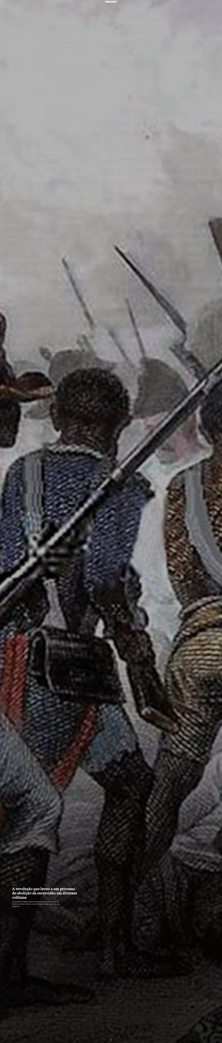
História (14, 885)
